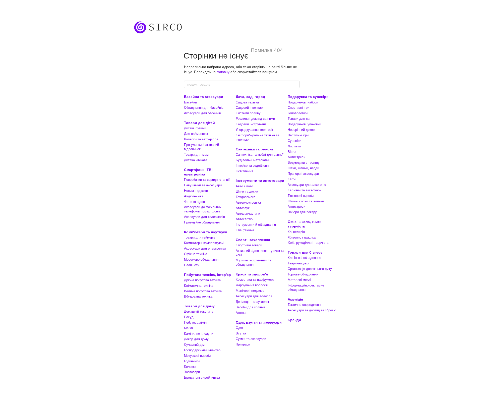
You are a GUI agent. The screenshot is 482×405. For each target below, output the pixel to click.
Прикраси (243, 344)
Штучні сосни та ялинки (306, 201)
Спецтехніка (245, 230)
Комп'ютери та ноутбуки (205, 232)
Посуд (189, 317)
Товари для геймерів (199, 237)
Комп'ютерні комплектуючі (204, 243)
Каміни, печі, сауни (198, 333)
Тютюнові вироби (301, 196)
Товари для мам (196, 154)
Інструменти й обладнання (256, 224)
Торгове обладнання (303, 274)
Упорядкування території (254, 130)
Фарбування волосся (252, 285)
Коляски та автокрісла (201, 139)
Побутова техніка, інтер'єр (207, 275)
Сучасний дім (194, 344)
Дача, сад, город (250, 97)
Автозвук (243, 208)
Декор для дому (196, 339)
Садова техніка (247, 102)
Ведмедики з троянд (303, 162)
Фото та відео (194, 202)
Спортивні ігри (298, 107)
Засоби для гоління (250, 307)
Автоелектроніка (248, 202)
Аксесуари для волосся (254, 296)
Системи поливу (248, 113)
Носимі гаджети (196, 191)
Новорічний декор (301, 130)
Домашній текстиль (198, 311)
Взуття (241, 333)
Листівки (294, 146)
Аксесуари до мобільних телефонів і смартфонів (202, 209)
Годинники (192, 361)
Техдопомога (245, 197)
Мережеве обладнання (201, 259)
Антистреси (296, 157)
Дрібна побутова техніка (202, 280)
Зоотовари (192, 372)
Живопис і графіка (302, 237)
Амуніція (295, 299)
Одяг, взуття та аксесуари (259, 322)
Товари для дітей (199, 123)
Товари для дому (199, 306)
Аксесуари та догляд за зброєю (312, 310)
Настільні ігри (298, 135)
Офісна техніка (195, 254)
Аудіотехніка (193, 196)
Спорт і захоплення (253, 240)
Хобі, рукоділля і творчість (308, 243)
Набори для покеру (302, 212)
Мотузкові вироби (197, 356)
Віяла (292, 152)
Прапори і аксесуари (303, 174)
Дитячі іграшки (195, 128)
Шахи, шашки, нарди (303, 168)
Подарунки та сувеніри (308, 97)
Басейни (190, 102)
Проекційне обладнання (202, 222)
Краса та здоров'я (252, 274)
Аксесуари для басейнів (202, 113)
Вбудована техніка (198, 296)
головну (223, 72)
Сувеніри (294, 141)
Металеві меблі (299, 280)
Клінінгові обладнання (304, 258)
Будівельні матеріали (252, 160)
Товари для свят (300, 119)
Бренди (294, 320)
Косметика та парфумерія (255, 279)
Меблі (188, 328)
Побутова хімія (195, 322)
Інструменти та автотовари (260, 181)
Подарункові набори (303, 102)
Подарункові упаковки (304, 124)
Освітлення (244, 171)
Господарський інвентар (202, 350)
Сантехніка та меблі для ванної (259, 154)
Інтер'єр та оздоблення (253, 165)
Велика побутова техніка (203, 291)
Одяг (239, 328)
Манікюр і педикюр (250, 291)
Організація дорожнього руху (310, 269)
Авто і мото (244, 186)
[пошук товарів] (295, 84)
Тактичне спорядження (305, 305)
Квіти (291, 179)
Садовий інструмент (251, 124)
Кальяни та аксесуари (304, 190)
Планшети (191, 265)
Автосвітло (244, 219)
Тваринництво (298, 263)
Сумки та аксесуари (251, 339)
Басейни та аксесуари (203, 97)
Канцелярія (296, 232)
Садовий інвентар (249, 107)
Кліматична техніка (198, 285)
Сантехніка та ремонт (254, 149)
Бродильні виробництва (202, 377)
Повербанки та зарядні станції (207, 180)
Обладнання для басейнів (203, 107)
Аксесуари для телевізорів (204, 217)
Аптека (241, 313)
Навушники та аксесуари (203, 185)
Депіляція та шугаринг (252, 302)
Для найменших (196, 134)
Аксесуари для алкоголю (307, 185)
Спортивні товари (249, 245)
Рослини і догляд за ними (255, 119)
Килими (190, 366)
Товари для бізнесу (305, 252)
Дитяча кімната (195, 160)
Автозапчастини (248, 213)
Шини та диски (247, 191)
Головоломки (298, 113)
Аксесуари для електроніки (205, 248)
